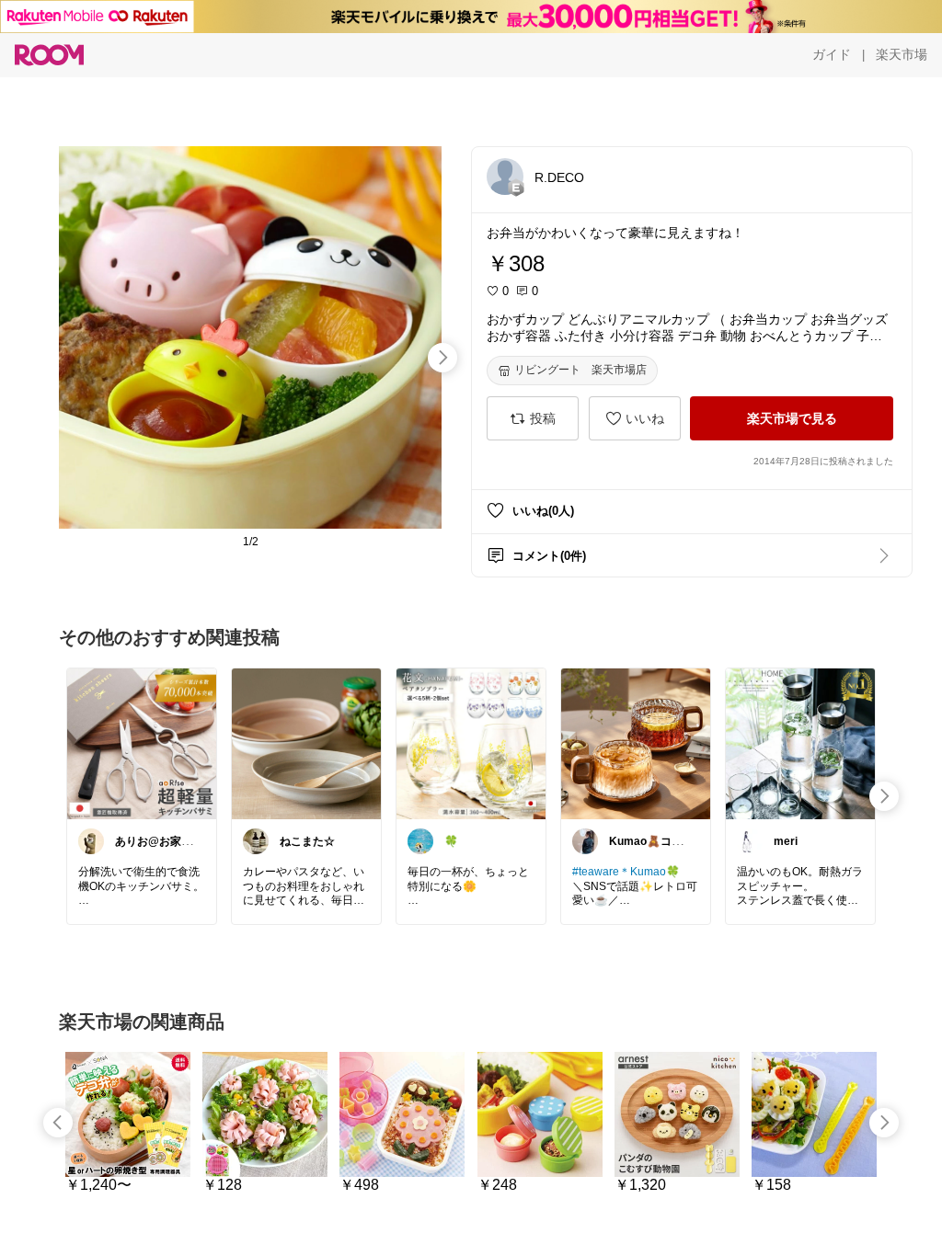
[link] (141, 742)
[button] (505, 176)
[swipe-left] (58, 1122)
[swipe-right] (442, 357)
